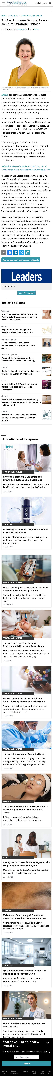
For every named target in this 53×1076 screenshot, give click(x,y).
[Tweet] (21, 252)
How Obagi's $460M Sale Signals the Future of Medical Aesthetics (25, 531)
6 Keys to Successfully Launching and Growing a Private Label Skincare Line (22, 478)
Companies (5, 368)
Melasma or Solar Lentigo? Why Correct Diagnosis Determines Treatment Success (24, 917)
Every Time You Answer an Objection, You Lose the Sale (24, 1025)
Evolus (36, 29)
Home (4, 16)
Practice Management (31, 16)
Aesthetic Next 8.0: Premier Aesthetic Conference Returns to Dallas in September (19, 387)
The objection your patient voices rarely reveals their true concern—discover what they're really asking (24, 1034)
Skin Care (4, 326)
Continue (26, 1064)
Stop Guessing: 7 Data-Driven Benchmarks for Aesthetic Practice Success (18, 345)
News (3, 381)
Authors (6, 858)
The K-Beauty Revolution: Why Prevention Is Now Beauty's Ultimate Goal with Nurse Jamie (25, 809)
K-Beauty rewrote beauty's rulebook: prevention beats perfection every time (23, 818)
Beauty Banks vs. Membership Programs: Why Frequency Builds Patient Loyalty (26, 864)
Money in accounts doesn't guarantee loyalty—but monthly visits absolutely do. (26, 871)
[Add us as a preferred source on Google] (27, 252)
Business (13, 16)
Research (7, 802)
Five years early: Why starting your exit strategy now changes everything (23, 980)
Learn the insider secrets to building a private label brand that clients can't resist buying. (26, 486)
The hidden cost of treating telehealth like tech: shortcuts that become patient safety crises (24, 598)
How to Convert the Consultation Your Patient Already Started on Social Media (24, 700)
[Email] (3, 252)
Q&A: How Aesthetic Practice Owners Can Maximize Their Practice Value (24, 972)
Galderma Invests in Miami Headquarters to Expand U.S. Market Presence (20, 372)
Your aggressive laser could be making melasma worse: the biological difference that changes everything (26, 925)
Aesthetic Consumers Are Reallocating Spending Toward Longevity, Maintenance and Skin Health (21, 402)
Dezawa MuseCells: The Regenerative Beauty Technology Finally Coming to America (19, 418)
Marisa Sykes (22, 29)
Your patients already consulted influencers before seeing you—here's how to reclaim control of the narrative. (25, 709)
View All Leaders (26, 293)
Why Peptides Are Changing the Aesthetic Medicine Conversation (17, 331)
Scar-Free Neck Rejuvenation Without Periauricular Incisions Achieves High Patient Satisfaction (19, 317)
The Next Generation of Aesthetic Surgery (24, 754)
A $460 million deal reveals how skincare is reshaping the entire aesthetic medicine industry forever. (25, 540)
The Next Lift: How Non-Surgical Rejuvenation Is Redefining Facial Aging (23, 644)
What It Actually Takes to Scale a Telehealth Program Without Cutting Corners (25, 589)
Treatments (5, 311)
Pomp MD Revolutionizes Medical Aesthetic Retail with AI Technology (18, 359)
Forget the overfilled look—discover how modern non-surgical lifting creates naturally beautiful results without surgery (26, 653)
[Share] (9, 252)
